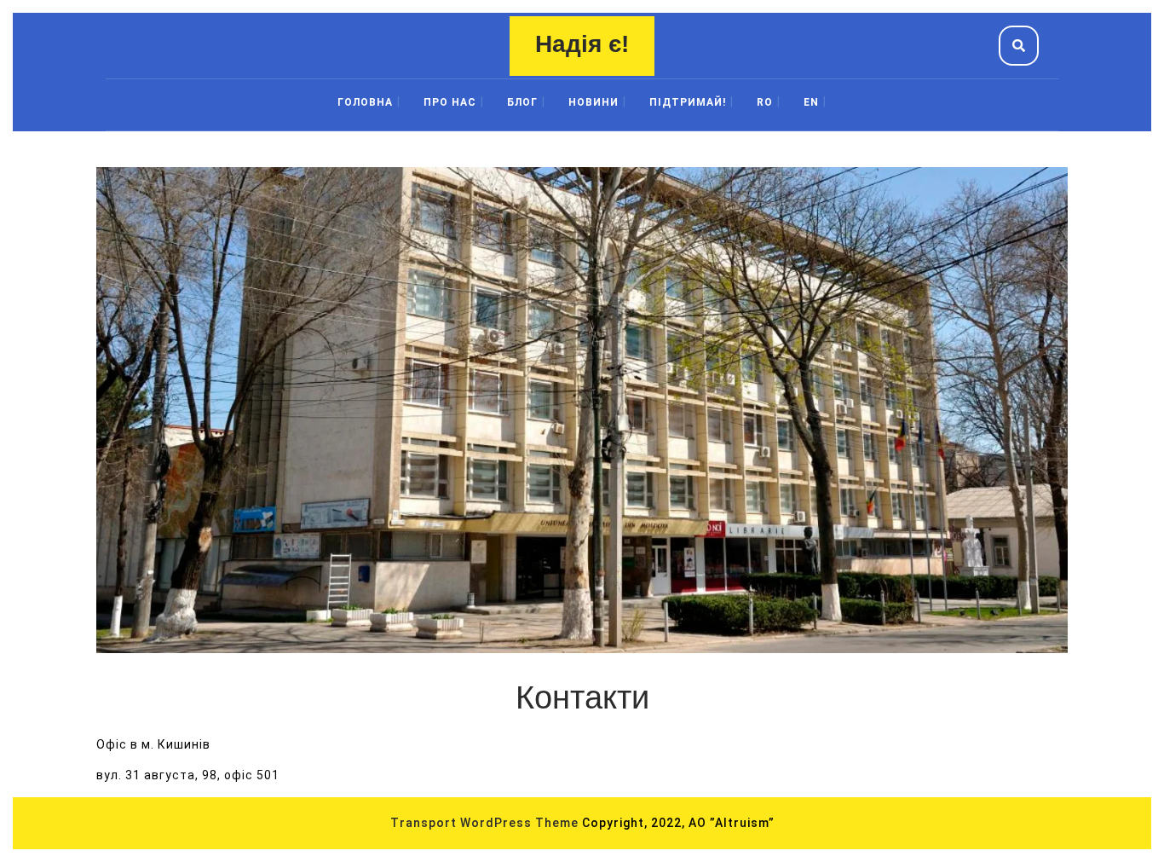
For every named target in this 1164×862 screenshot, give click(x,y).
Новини (593, 102)
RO (765, 102)
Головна (365, 102)
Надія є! (582, 44)
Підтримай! (687, 102)
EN (811, 102)
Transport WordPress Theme (484, 823)
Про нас (450, 102)
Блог (522, 102)
